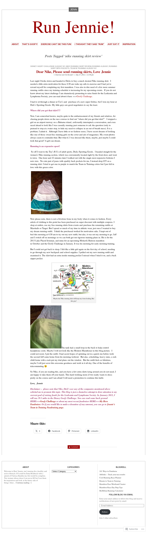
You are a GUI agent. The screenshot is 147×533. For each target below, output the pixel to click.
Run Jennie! (73, 26)
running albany (100, 66)
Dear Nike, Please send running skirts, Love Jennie (73, 71)
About (15, 44)
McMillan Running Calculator (111, 490)
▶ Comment (73, 447)
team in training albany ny (83, 68)
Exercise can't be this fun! (64, 75)
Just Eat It (113, 44)
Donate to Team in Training (110, 481)
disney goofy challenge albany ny (47, 66)
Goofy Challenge (84, 96)
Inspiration (129, 44)
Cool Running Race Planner (110, 477)
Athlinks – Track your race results (112, 474)
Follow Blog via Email (121, 495)
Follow (105, 512)
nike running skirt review (78, 66)
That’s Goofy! (30, 44)
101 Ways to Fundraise (108, 471)
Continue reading (24, 482)
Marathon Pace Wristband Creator (112, 484)
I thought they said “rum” (89, 44)
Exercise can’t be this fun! (56, 44)
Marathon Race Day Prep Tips (111, 487)
